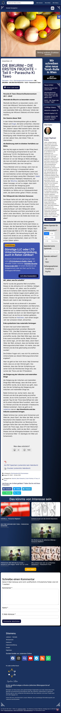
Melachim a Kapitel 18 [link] (51, 110)
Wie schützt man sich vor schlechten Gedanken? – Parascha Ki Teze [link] (43, 563)
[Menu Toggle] (52, 8)
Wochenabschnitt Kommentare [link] (23, 80)
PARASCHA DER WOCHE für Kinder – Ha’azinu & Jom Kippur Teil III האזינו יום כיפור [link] (14, 563)
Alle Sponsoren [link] (9, 639)
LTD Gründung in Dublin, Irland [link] (20, 261)
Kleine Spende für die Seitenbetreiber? (51, 227)
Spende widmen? (50, 256)
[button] (7, 489)
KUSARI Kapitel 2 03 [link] (50, 113)
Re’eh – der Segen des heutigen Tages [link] (51, 101)
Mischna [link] (14, 181)
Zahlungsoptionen (51, 266)
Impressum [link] (9, 642)
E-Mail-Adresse (9, 614)
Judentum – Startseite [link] (11, 637)
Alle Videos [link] (55, 3)
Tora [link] (11, 80)
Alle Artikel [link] (47, 3)
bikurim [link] (14, 478)
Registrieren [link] (9, 650)
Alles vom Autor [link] (50, 219)
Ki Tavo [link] (36, 478)
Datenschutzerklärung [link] (11, 645)
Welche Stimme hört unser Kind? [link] (51, 88)
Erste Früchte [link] (29, 478)
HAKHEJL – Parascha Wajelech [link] (10, 519)
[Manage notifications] (57, 709)
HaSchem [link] (20, 317)
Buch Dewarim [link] (21, 478)
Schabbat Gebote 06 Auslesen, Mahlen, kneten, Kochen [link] (51, 117)
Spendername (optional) (49, 247)
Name (5, 607)
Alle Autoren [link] (39, 3)
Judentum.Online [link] (21, 708)
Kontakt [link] (8, 647)
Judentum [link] (7, 409)
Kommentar (7, 588)
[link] (59, 17)
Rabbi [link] (38, 176)
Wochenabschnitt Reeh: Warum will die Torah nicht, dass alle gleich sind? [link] (51, 95)
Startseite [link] (5, 80)
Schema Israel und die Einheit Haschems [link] (44, 519)
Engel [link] (14, 124)
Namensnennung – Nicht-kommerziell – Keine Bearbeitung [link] (18, 710)
